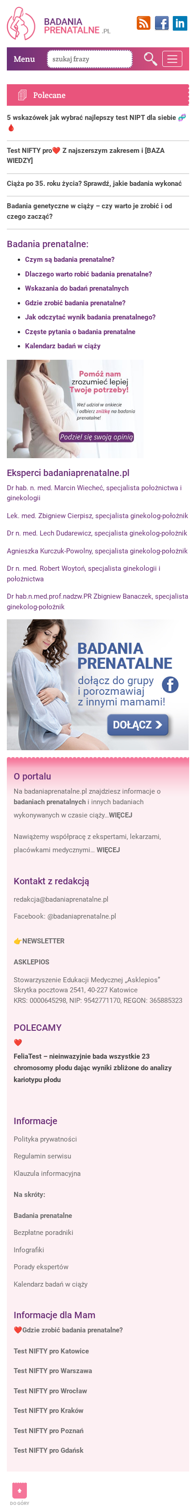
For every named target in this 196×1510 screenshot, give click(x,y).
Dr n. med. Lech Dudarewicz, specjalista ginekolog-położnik (97, 533)
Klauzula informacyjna (47, 1173)
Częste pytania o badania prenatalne (80, 332)
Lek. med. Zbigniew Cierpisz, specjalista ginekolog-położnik (97, 516)
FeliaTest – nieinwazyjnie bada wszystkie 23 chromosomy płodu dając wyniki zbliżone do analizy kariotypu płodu (93, 1068)
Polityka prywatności (45, 1139)
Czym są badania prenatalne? (69, 259)
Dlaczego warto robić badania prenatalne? (88, 274)
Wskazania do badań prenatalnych (77, 288)
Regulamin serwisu (42, 1156)
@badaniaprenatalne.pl (81, 916)
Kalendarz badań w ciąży (63, 346)
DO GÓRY (19, 1503)
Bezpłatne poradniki (43, 1233)
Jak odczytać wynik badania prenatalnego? (90, 317)
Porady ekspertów (41, 1267)
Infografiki (29, 1250)
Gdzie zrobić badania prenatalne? (75, 303)
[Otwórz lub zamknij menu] (172, 59)
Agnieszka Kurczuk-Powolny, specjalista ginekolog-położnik (97, 551)
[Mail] (61, 900)
